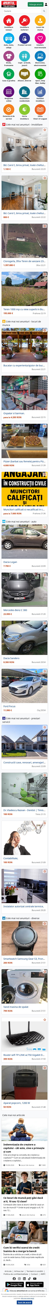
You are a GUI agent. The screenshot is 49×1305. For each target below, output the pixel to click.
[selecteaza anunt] (45, 130)
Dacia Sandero (11, 658)
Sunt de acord (24, 1302)
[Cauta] (44, 11)
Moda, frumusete (8, 64)
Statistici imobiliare (40, 99)
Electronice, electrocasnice (40, 64)
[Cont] (46, 4)
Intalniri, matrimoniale (40, 46)
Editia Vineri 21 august (40, 117)
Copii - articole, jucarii (24, 64)
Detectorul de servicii (9, 117)
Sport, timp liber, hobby (40, 81)
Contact (34, 1274)
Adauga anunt (35, 4)
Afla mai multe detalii (27, 1298)
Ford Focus (9, 706)
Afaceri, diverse (24, 80)
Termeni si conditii (35, 1271)
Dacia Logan (10, 562)
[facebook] (14, 1278)
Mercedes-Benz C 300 (15, 610)
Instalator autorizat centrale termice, (23, 906)
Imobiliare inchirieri (24, 28)
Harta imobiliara (24, 117)
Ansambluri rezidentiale (24, 99)
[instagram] (19, 1278)
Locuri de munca (40, 28)
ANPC (43, 1274)
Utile (28, 1265)
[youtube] (34, 1278)
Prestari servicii (24, 45)
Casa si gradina (8, 80)
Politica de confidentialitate (16, 1274)
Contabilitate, (10, 858)
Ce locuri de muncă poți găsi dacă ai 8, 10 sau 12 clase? (23, 1199)
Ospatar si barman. (14, 413)
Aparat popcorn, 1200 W (16, 1103)
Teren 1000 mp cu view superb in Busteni (25, 309)
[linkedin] (24, 1278)
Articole (8, 1271)
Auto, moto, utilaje (9, 46)
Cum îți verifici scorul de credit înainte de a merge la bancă (21, 1249)
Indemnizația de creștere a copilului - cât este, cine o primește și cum (23, 1148)
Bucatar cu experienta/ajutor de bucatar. (25, 365)
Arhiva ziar (19, 1271)
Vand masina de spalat (15, 1006)
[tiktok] (29, 1278)
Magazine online (9, 99)
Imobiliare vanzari (8, 28)
